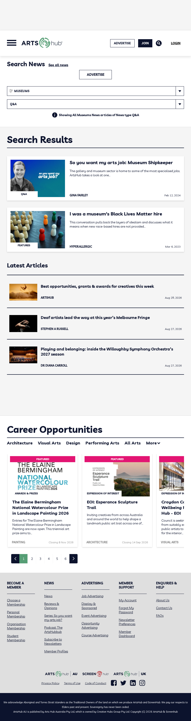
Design (73, 443)
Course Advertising (95, 635)
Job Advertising (92, 596)
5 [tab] (57, 559)
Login (176, 43)
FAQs (160, 616)
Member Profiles (56, 651)
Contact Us (164, 608)
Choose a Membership (16, 602)
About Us (162, 600)
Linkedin (133, 683)
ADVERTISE (122, 43)
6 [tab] (65, 559)
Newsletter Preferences (127, 622)
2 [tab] (32, 559)
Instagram (142, 683)
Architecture (20, 443)
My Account (127, 600)
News (48, 596)
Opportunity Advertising (90, 625)
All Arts (133, 443)
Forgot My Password (126, 610)
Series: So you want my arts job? (58, 618)
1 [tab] (23, 559)
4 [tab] (49, 559)
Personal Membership (16, 614)
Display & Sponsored (89, 606)
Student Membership (16, 638)
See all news (58, 65)
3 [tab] (40, 559)
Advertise (95, 75)
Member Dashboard (127, 634)
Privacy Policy (50, 683)
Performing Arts (102, 443)
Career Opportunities (54, 429)
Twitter (123, 682)
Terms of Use (72, 683)
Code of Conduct (95, 683)
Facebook (114, 683)
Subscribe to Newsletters (53, 641)
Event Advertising (94, 616)
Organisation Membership (16, 626)
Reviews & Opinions (51, 606)
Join (145, 43)
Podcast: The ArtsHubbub (53, 629)
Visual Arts (49, 443)
